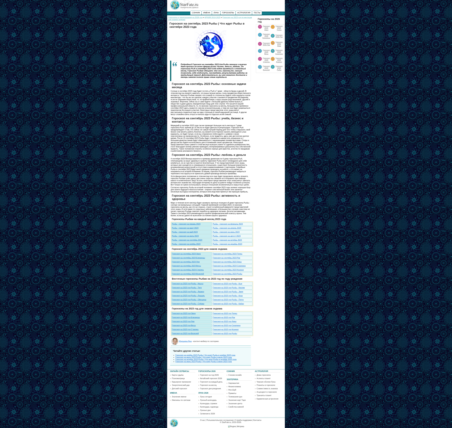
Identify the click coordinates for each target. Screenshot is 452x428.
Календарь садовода (209, 407)
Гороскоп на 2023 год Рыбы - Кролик (229, 288)
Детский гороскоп (179, 389)
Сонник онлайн (235, 375)
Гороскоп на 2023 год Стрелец (185, 330)
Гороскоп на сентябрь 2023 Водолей (188, 274)
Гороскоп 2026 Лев (266, 44)
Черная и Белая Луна (266, 382)
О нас (202, 420)
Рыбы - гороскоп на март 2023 (185, 228)
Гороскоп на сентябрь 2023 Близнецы (188, 258)
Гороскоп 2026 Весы (266, 52)
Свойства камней (236, 407)
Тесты (257, 13)
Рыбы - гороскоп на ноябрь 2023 (186, 244)
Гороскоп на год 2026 (209, 375)
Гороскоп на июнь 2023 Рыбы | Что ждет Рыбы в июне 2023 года (203, 362)
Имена (206, 13)
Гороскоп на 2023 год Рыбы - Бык (227, 284)
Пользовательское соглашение (220, 420)
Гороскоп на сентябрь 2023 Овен (186, 254)
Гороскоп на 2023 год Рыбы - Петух (228, 300)
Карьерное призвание (181, 382)
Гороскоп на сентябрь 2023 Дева (227, 262)
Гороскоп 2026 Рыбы (279, 68)
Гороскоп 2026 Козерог (279, 60)
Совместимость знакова (267, 389)
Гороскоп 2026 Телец (279, 28)
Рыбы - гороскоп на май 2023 (185, 232)
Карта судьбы (178, 375)
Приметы (232, 393)
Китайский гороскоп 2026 (211, 378)
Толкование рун (235, 397)
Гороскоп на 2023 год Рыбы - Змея (228, 292)
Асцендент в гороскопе (267, 392)
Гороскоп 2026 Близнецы (266, 36)
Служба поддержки (243, 420)
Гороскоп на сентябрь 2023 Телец (227, 254)
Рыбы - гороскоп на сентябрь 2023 (187, 240)
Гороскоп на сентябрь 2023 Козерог (228, 270)
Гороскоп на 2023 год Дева (224, 321)
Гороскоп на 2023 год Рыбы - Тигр (187, 288)
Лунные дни (205, 410)
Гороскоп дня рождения (210, 389)
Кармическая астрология (267, 399)
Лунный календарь (208, 400)
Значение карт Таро (237, 400)
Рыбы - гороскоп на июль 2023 (185, 236)
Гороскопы (228, 13)
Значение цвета (235, 404)
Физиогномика (234, 387)
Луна (216, 13)
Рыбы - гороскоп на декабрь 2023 (227, 244)
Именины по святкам (181, 400)
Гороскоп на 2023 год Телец (225, 313)
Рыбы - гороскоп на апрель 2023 (227, 228)
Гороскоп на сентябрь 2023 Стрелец (188, 270)
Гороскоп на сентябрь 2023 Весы (186, 266)
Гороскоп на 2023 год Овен (184, 313)
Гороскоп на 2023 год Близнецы (186, 317)
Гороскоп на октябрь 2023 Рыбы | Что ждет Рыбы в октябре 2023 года (205, 359)
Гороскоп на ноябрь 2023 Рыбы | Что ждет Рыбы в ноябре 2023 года (205, 355)
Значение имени (179, 397)
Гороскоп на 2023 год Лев (183, 321)
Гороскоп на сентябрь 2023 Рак (226, 258)
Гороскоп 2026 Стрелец (266, 60)
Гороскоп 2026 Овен (266, 28)
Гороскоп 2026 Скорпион (279, 52)
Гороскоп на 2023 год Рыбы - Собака (188, 304)
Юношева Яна (185, 341)
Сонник (196, 13)
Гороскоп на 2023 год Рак (224, 317)
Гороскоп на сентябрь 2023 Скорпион (229, 266)
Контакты (257, 420)
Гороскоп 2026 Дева (279, 44)
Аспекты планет (263, 378)
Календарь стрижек (208, 404)
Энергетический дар (181, 385)
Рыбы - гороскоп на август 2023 (227, 236)
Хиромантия (233, 383)
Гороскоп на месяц (208, 385)
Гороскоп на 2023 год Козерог (226, 330)
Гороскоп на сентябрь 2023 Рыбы (227, 274)
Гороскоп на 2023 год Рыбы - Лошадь (188, 296)
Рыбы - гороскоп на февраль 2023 (228, 224)
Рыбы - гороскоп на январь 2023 (186, 224)
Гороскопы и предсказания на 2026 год (185, 18)
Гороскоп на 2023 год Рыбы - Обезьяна (189, 300)
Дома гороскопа (264, 375)
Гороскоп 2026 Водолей (266, 68)
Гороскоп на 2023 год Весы (184, 326)
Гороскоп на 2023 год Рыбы (225, 334)
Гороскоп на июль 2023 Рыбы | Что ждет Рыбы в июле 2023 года (203, 357)
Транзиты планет (264, 395)
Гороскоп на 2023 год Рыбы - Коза (228, 296)
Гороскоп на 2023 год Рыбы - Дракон (188, 292)
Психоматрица (178, 378)
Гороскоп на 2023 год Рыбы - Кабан (228, 304)
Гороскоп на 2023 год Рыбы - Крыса (187, 284)
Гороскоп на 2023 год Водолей (185, 334)
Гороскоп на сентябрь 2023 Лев (186, 262)
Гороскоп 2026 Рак (279, 36)
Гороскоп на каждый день (211, 382)
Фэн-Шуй (232, 390)
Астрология (243, 13)
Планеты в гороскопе (266, 385)
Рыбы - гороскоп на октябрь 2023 (227, 240)
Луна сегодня (206, 397)
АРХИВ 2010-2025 (212, 18)
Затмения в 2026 (207, 414)
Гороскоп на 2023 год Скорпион (226, 326)
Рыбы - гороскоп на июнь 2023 (226, 232)
